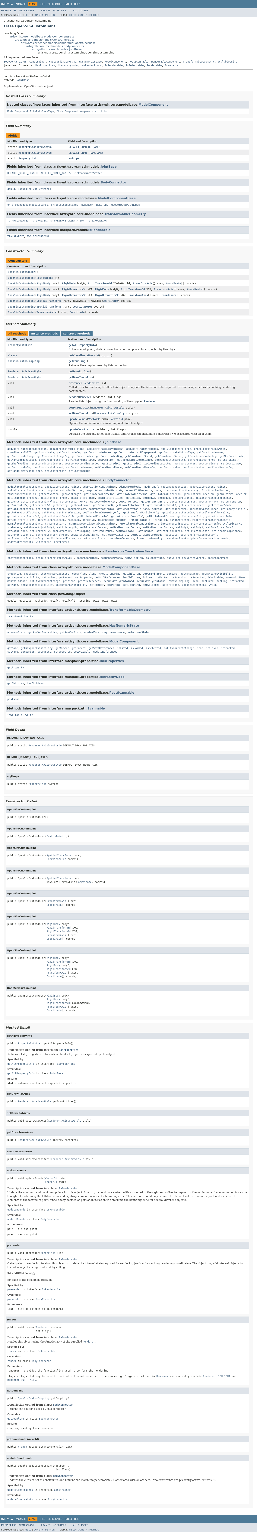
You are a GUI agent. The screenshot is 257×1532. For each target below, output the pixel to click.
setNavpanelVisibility (36, 584)
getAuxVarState (70, 632)
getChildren (131, 573)
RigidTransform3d (100, 283)
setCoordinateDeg (19, 467)
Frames (45, 10)
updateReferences (194, 584)
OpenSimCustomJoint (21, 271)
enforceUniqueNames (64, 204)
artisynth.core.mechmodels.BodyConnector (55, 46)
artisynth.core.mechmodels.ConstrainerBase (45, 39)
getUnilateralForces (160, 516)
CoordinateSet (82, 306)
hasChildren (131, 577)
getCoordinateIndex (97, 452)
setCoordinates (169, 467)
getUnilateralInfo (190, 516)
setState (171, 534)
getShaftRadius (17, 463)
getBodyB (164, 497)
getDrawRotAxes (79, 371)
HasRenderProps (91, 65)
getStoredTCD (111, 463)
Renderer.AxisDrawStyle (35, 146)
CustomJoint (44, 277)
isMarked (162, 577)
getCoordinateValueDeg (201, 456)
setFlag (222, 581)
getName (172, 573)
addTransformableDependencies (165, 486)
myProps (74, 158)
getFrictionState (220, 505)
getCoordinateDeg (69, 452)
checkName (30, 573)
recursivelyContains (151, 581)
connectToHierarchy (138, 490)
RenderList (91, 383)
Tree (42, 4)
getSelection (134, 557)
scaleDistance (232, 523)
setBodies (116, 527)
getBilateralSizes (110, 497)
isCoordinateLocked (157, 463)
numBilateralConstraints (24, 523)
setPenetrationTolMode (52, 534)
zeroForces (61, 542)
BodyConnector (113, 182)
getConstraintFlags (43, 501)
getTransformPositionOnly (141, 512)
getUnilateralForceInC (92, 516)
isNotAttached (179, 519)
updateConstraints (81, 429)
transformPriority (20, 616)
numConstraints (55, 523)
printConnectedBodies (173, 523)
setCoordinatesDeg (220, 467)
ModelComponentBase (117, 198)
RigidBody (43, 283)
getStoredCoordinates (46, 463)
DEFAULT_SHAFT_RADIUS (55, 173)
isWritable (215, 577)
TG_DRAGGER (38, 220)
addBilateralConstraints (24, 486)
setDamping (82, 530)
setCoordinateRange (108, 467)
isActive (89, 519)
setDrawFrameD (125, 530)
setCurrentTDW (62, 530)
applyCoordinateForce (176, 448)
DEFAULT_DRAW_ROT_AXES (84, 146)
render (73, 397)
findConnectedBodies (21, 494)
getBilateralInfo (83, 497)
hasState (74, 519)
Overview (7, 4)
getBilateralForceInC (232, 494)
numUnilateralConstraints (137, 523)
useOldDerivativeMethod (34, 188)
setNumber (97, 584)
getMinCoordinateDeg (80, 459)
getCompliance (182, 497)
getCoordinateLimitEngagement (135, 452)
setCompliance (17, 530)
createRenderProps (20, 557)
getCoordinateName (210, 452)
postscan (69, 581)
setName (12, 584)
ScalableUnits (227, 61)
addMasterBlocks (130, 486)
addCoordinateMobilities (66, 448)
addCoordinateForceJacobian (26, 448)
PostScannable (138, 61)
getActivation (49, 494)
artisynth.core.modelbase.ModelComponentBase (42, 36)
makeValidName (235, 577)
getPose (157, 508)
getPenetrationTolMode (133, 508)
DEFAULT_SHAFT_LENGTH (22, 173)
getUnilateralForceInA (178, 512)
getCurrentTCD (128, 501)
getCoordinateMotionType (176, 452)
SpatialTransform (48, 300)
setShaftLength (55, 470)
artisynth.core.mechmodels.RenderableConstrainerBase (58, 42)
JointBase (22, 80)
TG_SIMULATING (97, 220)
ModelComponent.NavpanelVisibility (82, 111)
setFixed (207, 581)
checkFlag (14, 573)
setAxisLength (67, 527)
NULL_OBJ (102, 204)
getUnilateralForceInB (23, 516)
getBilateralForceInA (99, 494)
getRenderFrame (175, 508)
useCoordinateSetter (88, 173)
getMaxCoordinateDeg (21, 459)
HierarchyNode (68, 65)
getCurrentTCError (154, 501)
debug (11, 188)
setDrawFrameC (103, 530)
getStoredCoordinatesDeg (82, 463)
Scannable (171, 65)
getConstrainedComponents (213, 497)
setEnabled (145, 530)
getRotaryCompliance (203, 508)
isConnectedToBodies (112, 519)
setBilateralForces (93, 527)
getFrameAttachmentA (130, 505)
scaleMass (14, 527)
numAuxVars (91, 632)
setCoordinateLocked (48, 467)
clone (92, 573)
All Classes (80, 10)
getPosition (106, 459)
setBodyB (212, 527)
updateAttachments (20, 542)
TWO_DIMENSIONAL (38, 236)
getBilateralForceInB (165, 494)
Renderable (154, 65)
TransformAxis (142, 283)
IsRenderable (114, 65)
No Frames (59, 10)
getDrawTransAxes (81, 377)
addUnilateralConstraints (207, 486)
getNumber (49, 577)
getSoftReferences (107, 577)
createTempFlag (109, 573)
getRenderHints (87, 557)
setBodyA (182, 527)
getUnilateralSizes (20, 519)
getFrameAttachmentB (161, 505)
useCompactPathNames (125, 204)
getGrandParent (153, 573)
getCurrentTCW (208, 501)
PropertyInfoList (20, 345)
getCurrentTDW (17, 505)
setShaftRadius (79, 470)
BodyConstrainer (15, 61)
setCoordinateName (79, 467)
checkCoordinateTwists (210, 448)
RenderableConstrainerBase (129, 551)
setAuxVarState (138, 632)
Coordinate (173, 283)
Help (77, 4)
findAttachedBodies (215, 490)
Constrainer (37, 61)
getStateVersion (68, 512)
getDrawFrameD (103, 505)
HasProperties (45, 65)
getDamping (60, 505)
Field (28, 15)
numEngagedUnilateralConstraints (92, 523)
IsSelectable (135, 65)
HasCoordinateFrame (62, 61)
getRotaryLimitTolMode (23, 512)
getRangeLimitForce (201, 459)
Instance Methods (44, 333)
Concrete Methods (76, 333)
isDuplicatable (139, 519)
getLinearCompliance (50, 508)
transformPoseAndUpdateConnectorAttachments (197, 538)
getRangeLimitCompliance (134, 459)
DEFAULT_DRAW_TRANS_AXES (86, 152)
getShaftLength (228, 459)
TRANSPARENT (15, 236)
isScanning (178, 577)
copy (158, 490)
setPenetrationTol (20, 534)
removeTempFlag (178, 581)
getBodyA (149, 497)
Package (20, 4)
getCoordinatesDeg (109, 456)
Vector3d (94, 419)
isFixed (148, 577)
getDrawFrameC (80, 505)
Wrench (12, 355)
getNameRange (189, 573)
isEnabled (160, 519)
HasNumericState (90, 61)
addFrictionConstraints (99, 486)
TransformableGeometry (198, 61)
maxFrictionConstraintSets (211, 519)
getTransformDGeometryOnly (101, 512)
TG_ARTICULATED (17, 220)
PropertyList (27, 158)
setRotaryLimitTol (115, 534)
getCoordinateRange (20, 456)
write (213, 584)
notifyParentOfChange (45, 581)
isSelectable (155, 557)
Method (50, 15)
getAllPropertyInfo (82, 345)
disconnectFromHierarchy (181, 490)
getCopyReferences (103, 501)
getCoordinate (44, 452)
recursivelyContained (119, 581)
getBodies (133, 497)
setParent (113, 584)
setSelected (151, 584)
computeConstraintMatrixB (104, 490)
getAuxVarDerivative (42, 632)
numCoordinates (184, 463)
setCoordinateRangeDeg (140, 467)
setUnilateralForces (60, 538)
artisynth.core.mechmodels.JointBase (57, 49)
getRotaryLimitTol (234, 508)
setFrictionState (197, 530)
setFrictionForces (169, 530)
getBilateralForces (54, 497)
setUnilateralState (91, 538)
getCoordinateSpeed (138, 456)
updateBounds (78, 419)
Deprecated (55, 4)
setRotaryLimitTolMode (146, 534)
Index (68, 4)
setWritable (170, 584)
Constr (38, 15)
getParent (65, 577)
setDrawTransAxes (81, 413)
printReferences (89, 581)
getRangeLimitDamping (170, 459)
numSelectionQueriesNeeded (186, 557)
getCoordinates (82, 456)
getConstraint (17, 501)
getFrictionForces (192, 505)
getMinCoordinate (51, 459)
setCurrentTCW (39, 530)
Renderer (85, 397)
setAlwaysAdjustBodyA (39, 527)
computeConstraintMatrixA (64, 490)
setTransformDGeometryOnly (199, 534)
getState (48, 512)
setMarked (237, 581)
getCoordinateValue (168, 456)
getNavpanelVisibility (217, 573)
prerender (75, 383)
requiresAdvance (113, 632)
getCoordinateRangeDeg (53, 456)
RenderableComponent (165, 61)
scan (195, 581)
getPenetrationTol (101, 508)
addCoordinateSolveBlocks (105, 448)
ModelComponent (115, 61)
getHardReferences (20, 508)
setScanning (131, 584)
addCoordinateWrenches (142, 448)
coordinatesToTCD (19, 452)
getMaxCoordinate (232, 456)
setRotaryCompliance (85, 534)
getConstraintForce (73, 501)
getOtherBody (77, 508)
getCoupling (77, 361)
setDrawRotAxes (79, 407)
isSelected (197, 577)
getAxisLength (71, 494)
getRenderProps (111, 557)
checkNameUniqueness (54, 573)
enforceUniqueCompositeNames (27, 204)
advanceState (16, 632)
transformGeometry (121, 538)
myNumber (87, 204)
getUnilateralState (51, 519)
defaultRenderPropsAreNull (55, 557)
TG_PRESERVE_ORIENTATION (66, 220)
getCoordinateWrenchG (84, 355)
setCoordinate (208, 463)
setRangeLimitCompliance (24, 470)
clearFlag (79, 573)
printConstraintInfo (205, 523)
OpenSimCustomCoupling (24, 361)
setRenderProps (218, 557)
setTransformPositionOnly (25, 538)
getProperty (83, 577)
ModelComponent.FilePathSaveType (30, 111)
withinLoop (43, 542)
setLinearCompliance (226, 530)
